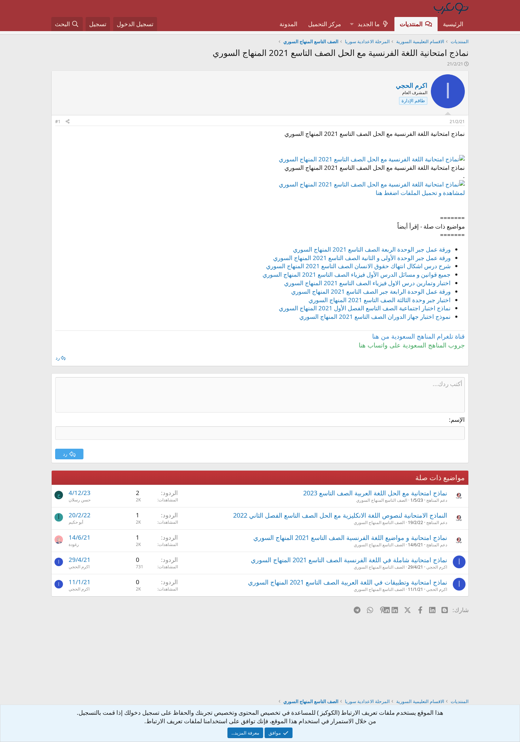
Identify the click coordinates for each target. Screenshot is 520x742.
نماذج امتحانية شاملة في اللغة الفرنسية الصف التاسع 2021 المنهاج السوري (349, 560)
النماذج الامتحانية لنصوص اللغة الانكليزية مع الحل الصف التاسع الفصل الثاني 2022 (340, 515)
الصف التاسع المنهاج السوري (381, 500)
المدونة (288, 24)
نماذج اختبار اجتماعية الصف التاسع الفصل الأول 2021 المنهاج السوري (365, 308)
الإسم (458, 419)
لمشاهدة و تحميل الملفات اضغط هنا (420, 193)
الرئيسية (453, 24)
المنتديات (411, 24)
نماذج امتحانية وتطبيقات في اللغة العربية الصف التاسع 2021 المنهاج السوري (347, 582)
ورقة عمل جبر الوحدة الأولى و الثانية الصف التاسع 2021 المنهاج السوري (362, 258)
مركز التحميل (324, 24)
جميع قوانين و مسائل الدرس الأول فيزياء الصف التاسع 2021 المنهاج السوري (356, 274)
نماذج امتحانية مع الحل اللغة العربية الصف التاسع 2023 (375, 493)
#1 (57, 122)
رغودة (74, 544)
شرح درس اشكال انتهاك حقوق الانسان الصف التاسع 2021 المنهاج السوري (358, 266)
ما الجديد (369, 24)
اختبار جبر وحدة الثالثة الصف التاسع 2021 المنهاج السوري (379, 300)
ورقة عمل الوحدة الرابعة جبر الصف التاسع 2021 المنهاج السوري (371, 291)
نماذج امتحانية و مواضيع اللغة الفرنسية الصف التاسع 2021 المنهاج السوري (350, 537)
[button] (351, 24)
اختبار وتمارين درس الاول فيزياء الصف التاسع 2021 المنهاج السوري (367, 283)
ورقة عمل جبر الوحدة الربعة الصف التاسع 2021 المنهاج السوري (372, 249)
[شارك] (67, 122)
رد (58, 358)
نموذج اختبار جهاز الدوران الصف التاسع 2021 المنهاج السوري (375, 316)
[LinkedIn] (395, 610)
